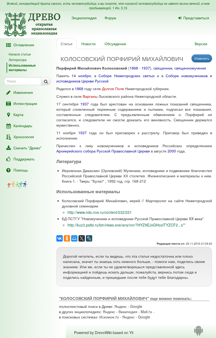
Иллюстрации (25, 103)
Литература (18, 59)
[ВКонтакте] (59, 238)
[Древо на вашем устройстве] (198, 332)
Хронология (23, 136)
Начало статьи (20, 54)
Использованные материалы (22, 67)
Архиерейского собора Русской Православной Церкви (103, 151)
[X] (81, 238)
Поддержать (24, 158)
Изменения (23, 92)
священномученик (190, 68)
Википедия (128, 311)
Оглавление (23, 44)
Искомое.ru (109, 317)
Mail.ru (146, 311)
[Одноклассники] (67, 238)
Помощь (20, 170)
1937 (145, 68)
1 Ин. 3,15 (119, 8)
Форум (110, 17)
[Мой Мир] (74, 238)
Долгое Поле (113, 88)
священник (162, 68)
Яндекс (120, 306)
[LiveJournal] (89, 238)
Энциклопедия (84, 17)
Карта (18, 114)
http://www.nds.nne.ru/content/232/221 (99, 212)
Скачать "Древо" (27, 147)
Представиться (196, 17)
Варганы (90, 96)
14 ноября (81, 75)
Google (136, 306)
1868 (134, 68)
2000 (172, 151)
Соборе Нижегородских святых (127, 75)
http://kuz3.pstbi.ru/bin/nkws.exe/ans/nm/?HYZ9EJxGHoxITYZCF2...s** (126, 225)
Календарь (22, 125)
